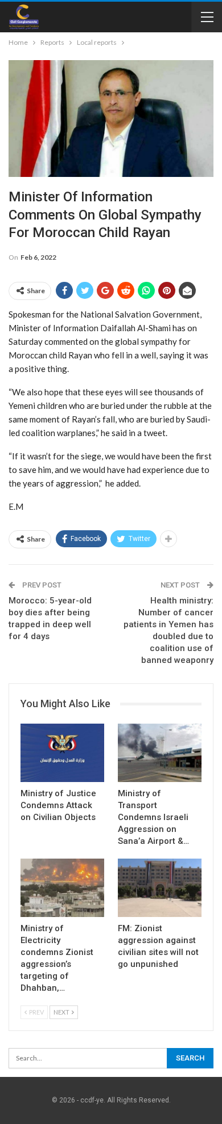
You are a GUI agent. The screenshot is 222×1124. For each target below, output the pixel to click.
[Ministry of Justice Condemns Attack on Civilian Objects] (62, 753)
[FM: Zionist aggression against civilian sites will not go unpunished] (160, 888)
